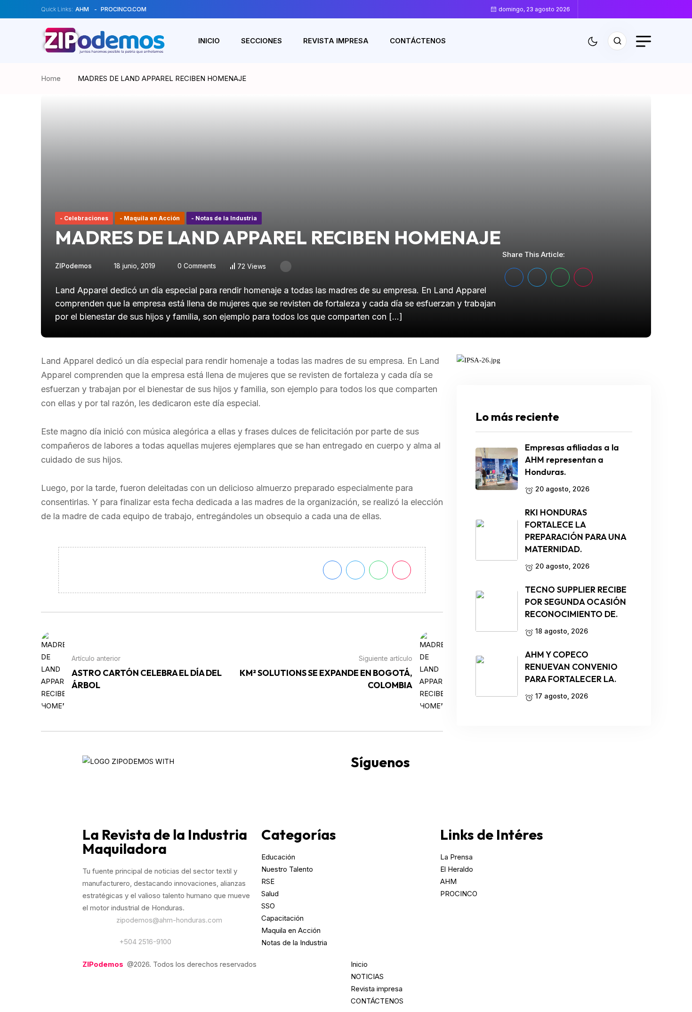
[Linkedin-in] (464, 781)
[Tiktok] (489, 781)
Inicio (209, 40)
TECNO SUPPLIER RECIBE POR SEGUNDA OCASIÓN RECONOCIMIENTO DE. (576, 602)
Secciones (261, 40)
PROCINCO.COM (123, 9)
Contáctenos (418, 40)
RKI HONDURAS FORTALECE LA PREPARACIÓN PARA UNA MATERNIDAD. (575, 531)
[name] (592, 9)
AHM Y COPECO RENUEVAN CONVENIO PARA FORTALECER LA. (571, 667)
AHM (82, 9)
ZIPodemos (73, 266)
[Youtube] (439, 781)
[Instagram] (388, 781)
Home (52, 78)
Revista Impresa (336, 40)
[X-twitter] (413, 781)
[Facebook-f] (362, 781)
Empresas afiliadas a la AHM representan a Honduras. (572, 460)
